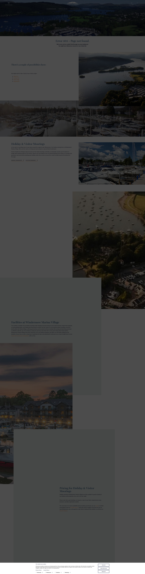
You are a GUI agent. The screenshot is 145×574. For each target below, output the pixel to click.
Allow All (103, 565)
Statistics (58, 572)
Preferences (48, 572)
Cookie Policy (47, 570)
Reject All (103, 571)
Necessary (39, 572)
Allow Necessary (103, 568)
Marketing (67, 572)
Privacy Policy (39, 570)
